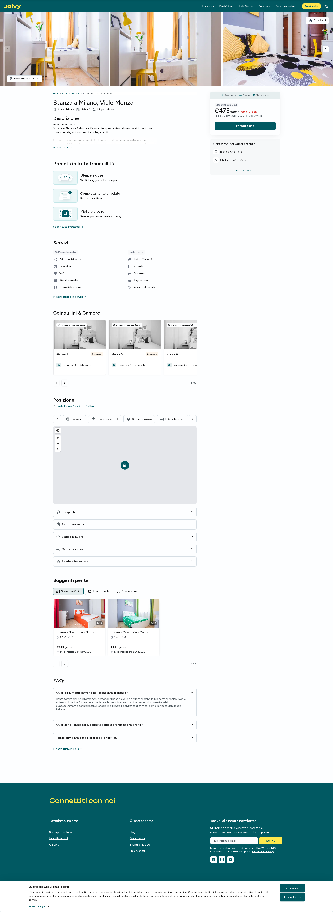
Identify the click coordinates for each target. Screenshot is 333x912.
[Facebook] (213, 859)
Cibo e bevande (175, 419)
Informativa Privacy (263, 851)
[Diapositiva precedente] (7, 49)
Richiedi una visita (230, 152)
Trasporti (77, 419)
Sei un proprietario (286, 6)
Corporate (264, 6)
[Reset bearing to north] (58, 449)
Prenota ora (245, 126)
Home (56, 93)
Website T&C (268, 848)
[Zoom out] (58, 443)
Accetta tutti (292, 888)
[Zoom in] (58, 438)
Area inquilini (311, 6)
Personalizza (290, 897)
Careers (54, 844)
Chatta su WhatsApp (230, 160)
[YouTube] (230, 859)
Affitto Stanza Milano (72, 93)
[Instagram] (222, 859)
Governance (137, 838)
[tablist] (125, 591)
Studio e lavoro (142, 419)
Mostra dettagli (37, 906)
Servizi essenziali (107, 419)
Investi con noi (58, 838)
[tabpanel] (125, 633)
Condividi (320, 20)
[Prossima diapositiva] (326, 49)
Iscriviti (270, 840)
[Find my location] (58, 430)
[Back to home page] (12, 6)
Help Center (246, 6)
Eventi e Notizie (140, 844)
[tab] (68, 591)
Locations (208, 6)
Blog (132, 832)
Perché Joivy (226, 6)
